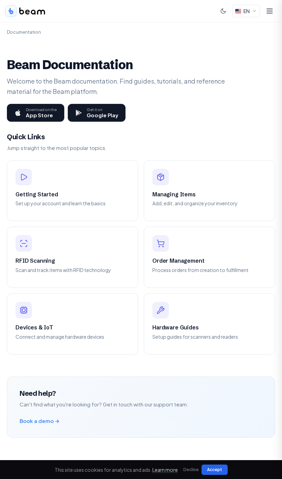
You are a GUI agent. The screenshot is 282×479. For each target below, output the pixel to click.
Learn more (165, 470)
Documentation (24, 32)
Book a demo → (39, 420)
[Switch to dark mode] (223, 11)
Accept (214, 469)
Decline (191, 469)
